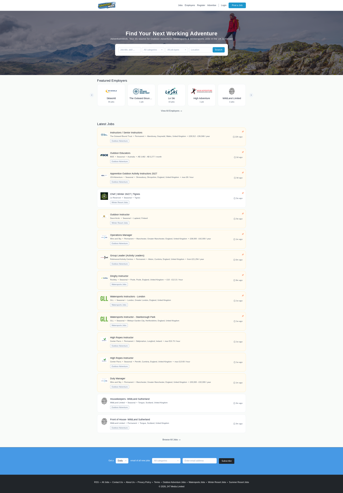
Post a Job (237, 5)
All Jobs (105, 482)
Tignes (137, 198)
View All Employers (170, 111)
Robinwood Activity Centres (121, 259)
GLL (112, 300)
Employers (190, 5)
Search (218, 50)
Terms (157, 482)
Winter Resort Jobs (120, 202)
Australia (131, 157)
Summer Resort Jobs (239, 482)
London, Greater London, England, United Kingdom (149, 300)
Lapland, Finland (140, 218)
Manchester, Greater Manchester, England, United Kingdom (161, 239)
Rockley (113, 280)
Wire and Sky (115, 239)
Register (201, 5)
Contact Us (117, 482)
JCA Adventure (116, 177)
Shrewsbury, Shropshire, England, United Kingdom (157, 177)
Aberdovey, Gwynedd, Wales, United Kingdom (166, 136)
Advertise (211, 5)
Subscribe (227, 461)
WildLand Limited (117, 403)
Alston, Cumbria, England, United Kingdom (166, 259)
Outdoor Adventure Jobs (174, 482)
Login (223, 5)
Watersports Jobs (119, 284)
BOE (112, 157)
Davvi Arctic (115, 218)
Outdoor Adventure (120, 141)
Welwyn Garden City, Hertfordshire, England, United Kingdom (153, 321)
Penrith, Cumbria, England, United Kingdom (153, 362)
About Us (130, 482)
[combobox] (153, 50)
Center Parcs (115, 341)
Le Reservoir (115, 198)
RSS (96, 482)
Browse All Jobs (170, 439)
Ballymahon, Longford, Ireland (149, 341)
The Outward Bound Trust (121, 136)
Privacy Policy (144, 482)
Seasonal (121, 157)
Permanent (139, 136)
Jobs (180, 5)
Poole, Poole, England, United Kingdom (147, 280)
